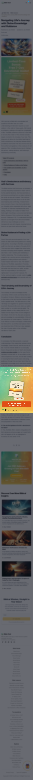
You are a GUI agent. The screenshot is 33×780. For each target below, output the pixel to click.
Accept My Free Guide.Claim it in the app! (16, 404)
